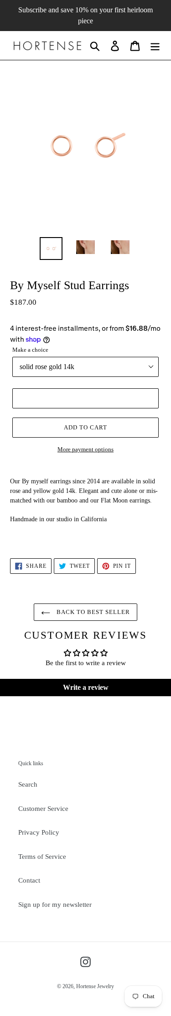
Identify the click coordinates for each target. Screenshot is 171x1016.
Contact (29, 880)
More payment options (85, 449)
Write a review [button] (86, 687)
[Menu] (155, 46)
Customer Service (43, 808)
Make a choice (30, 349)
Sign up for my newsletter (55, 904)
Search (27, 784)
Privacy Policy (38, 832)
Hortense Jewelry (95, 986)
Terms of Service (42, 856)
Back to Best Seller (92, 612)
